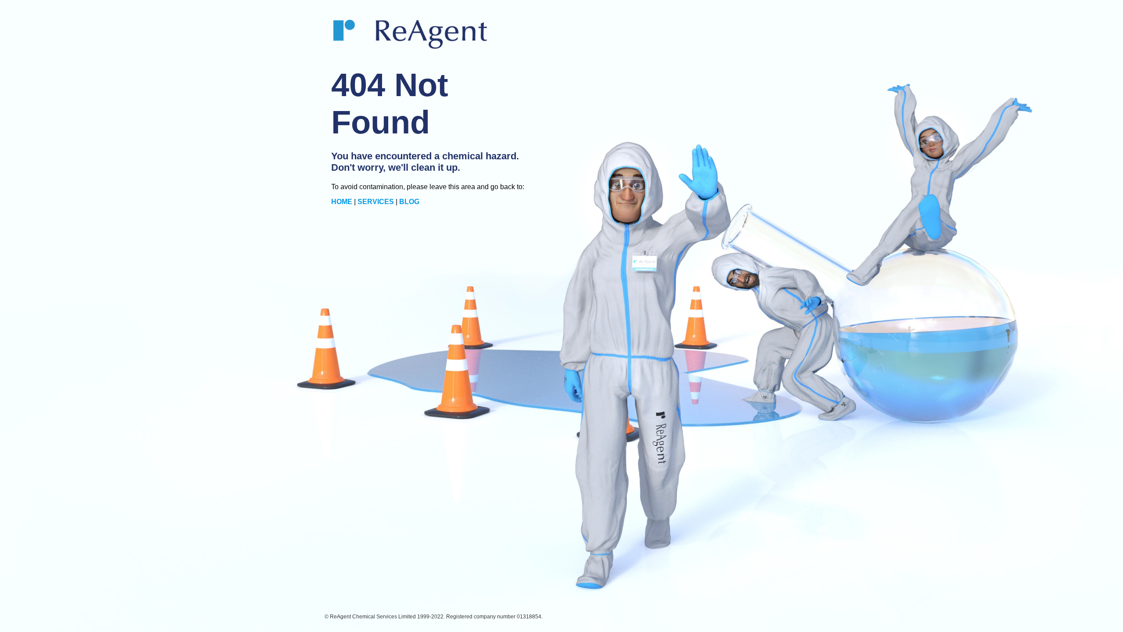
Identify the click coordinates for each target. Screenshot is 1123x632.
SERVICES (376, 201)
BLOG (409, 201)
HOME (341, 201)
